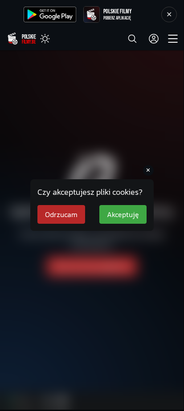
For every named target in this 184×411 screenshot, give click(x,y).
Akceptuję (123, 214)
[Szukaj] (132, 39)
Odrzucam (61, 214)
